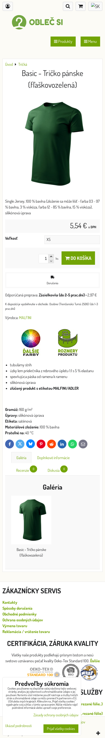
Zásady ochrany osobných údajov (55, 715)
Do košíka (80, 258)
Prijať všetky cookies (61, 728)
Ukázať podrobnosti (18, 726)
